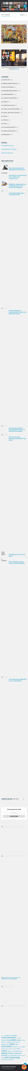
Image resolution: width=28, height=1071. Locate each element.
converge (14, 1035)
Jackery (19, 1046)
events (19, 1037)
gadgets (19, 1040)
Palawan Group (18, 1051)
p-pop (12, 1051)
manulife (14, 1048)
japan (23, 1046)
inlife (16, 1044)
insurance (15, 1046)
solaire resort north (21, 1055)
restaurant (18, 1053)
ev (16, 1037)
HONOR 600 (17, 1042)
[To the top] (25, 1064)
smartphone (13, 1055)
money (18, 1048)
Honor (13, 1042)
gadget (13, 1040)
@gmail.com (16, 68)
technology (14, 1057)
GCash (23, 1040)
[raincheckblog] (14, 6)
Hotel (12, 1044)
